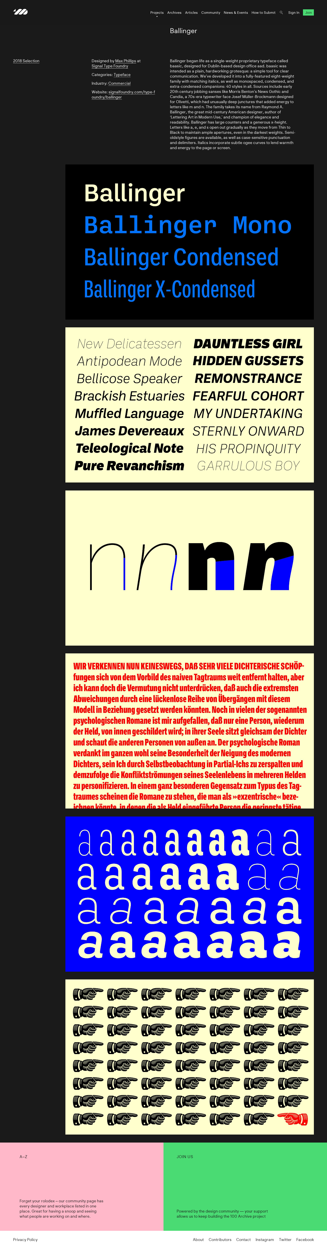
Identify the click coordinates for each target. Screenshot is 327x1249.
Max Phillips (125, 61)
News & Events (236, 12)
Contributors (220, 1239)
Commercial (119, 83)
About (198, 1239)
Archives (174, 12)
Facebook (305, 1239)
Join (308, 12)
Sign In (293, 12)
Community (210, 12)
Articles (191, 12)
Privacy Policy (25, 1239)
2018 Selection (26, 61)
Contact (243, 1239)
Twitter (285, 1239)
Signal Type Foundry (110, 66)
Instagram (265, 1239)
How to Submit (264, 12)
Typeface (122, 74)
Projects (157, 12)
